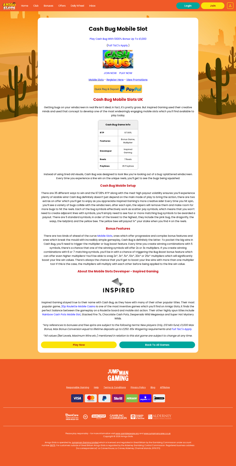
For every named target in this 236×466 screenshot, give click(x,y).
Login (188, 6)
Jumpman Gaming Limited (85, 442)
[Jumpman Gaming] (118, 380)
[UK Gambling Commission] (118, 417)
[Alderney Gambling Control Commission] (159, 417)
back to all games (157, 345)
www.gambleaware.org (127, 433)
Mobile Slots (96, 80)
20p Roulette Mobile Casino (78, 306)
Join (213, 6)
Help (96, 387)
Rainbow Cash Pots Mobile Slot (61, 314)
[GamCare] (72, 417)
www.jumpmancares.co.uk (157, 433)
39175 (52, 445)
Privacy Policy (138, 387)
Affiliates (165, 387)
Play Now (79, 345)
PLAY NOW (125, 73)
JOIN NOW (110, 73)
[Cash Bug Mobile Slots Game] (118, 59)
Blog (153, 387)
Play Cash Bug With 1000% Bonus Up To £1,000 (118, 39)
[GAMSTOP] (99, 417)
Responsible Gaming (77, 387)
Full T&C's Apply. (118, 45)
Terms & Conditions (115, 387)
